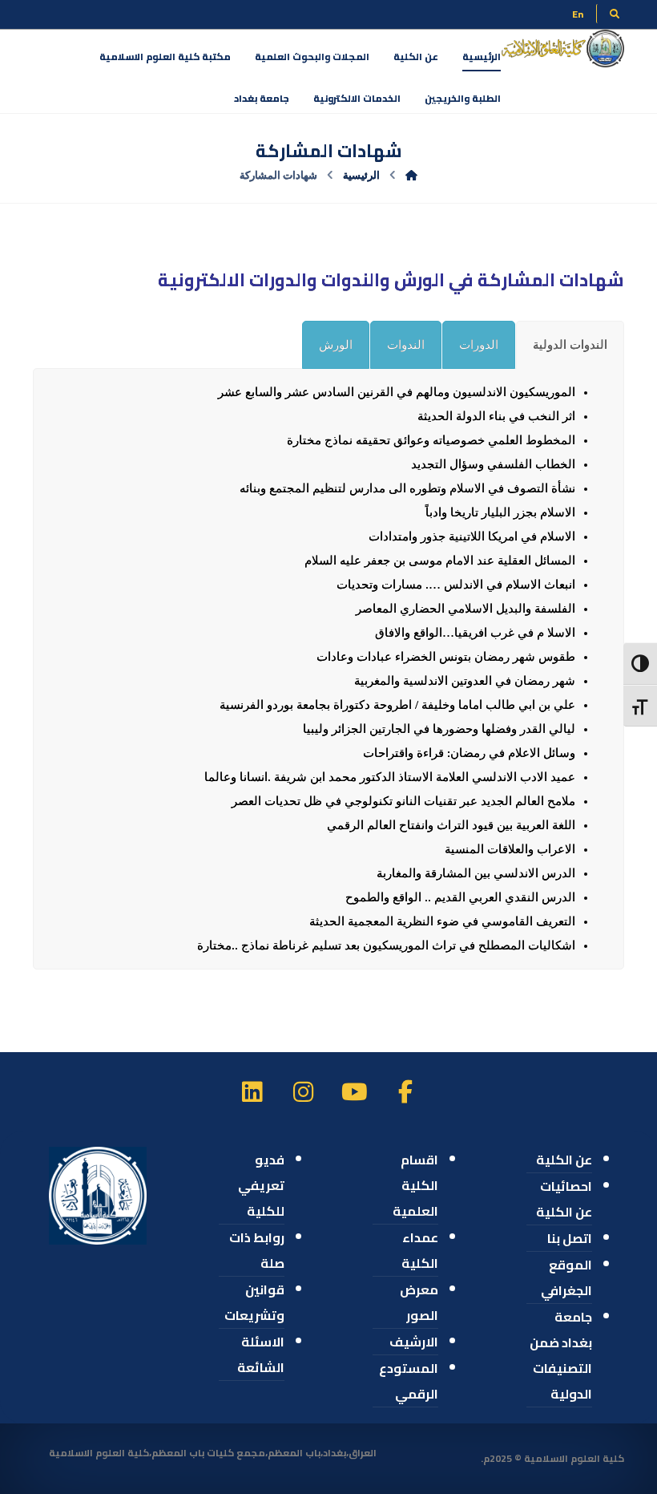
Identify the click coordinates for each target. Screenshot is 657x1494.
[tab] (570, 345)
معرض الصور (419, 1302)
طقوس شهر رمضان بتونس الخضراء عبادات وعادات (445, 656)
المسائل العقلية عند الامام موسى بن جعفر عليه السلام (439, 560)
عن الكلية (564, 1160)
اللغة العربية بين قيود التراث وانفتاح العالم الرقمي (451, 825)
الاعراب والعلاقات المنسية (510, 849)
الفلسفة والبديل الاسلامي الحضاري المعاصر (465, 608)
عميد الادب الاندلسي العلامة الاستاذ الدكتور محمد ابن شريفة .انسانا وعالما (389, 777)
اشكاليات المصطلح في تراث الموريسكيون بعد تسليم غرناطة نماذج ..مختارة (386, 945)
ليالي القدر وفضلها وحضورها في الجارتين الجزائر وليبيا (439, 729)
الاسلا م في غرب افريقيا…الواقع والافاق (475, 632)
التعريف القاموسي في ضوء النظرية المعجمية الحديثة (442, 921)
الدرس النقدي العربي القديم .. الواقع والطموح (460, 897)
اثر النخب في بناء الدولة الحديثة (496, 416)
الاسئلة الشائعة (260, 1354)
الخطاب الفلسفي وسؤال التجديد (493, 464)
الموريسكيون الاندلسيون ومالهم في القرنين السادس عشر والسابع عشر (396, 392)
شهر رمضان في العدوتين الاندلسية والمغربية (464, 680)
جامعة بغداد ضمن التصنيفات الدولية (561, 1355)
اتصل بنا (569, 1238)
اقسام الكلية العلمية (415, 1185)
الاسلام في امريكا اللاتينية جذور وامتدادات (472, 536)
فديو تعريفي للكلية (261, 1185)
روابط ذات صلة (256, 1250)
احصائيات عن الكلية (564, 1199)
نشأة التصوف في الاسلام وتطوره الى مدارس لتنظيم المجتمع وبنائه (407, 488)
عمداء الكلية (419, 1250)
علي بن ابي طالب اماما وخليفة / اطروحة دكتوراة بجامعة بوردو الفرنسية (397, 704)
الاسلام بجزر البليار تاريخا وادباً (500, 512)
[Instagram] (303, 1091)
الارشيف (413, 1342)
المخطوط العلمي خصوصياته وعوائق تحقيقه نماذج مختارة (431, 440)
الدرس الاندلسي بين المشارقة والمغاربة (476, 873)
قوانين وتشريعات (254, 1302)
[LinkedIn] (251, 1091)
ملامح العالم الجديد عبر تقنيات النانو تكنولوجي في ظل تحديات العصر (403, 801)
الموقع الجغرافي (566, 1277)
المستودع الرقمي (408, 1381)
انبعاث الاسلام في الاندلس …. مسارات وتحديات (456, 584)
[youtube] (354, 1091)
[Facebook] (405, 1091)
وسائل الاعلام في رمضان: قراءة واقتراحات (469, 753)
